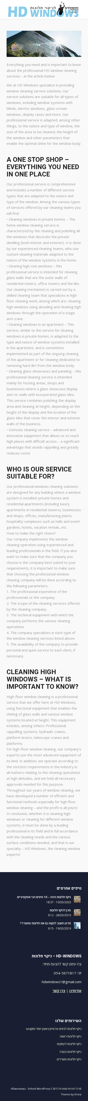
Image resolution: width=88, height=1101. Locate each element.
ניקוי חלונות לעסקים (69, 1044)
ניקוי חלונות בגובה (70, 1052)
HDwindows (18, 1088)
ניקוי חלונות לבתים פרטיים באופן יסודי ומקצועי (53, 1029)
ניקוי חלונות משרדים (69, 1059)
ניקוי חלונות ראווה (70, 1036)
